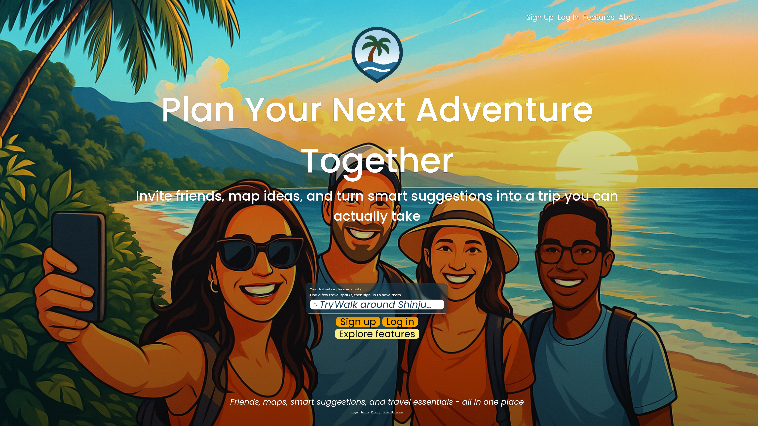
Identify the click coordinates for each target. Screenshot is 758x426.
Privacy (376, 412)
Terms (365, 412)
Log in (400, 322)
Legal (355, 412)
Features (598, 17)
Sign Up (540, 17)
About (629, 17)
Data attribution (393, 412)
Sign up (358, 322)
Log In (568, 17)
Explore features (377, 334)
